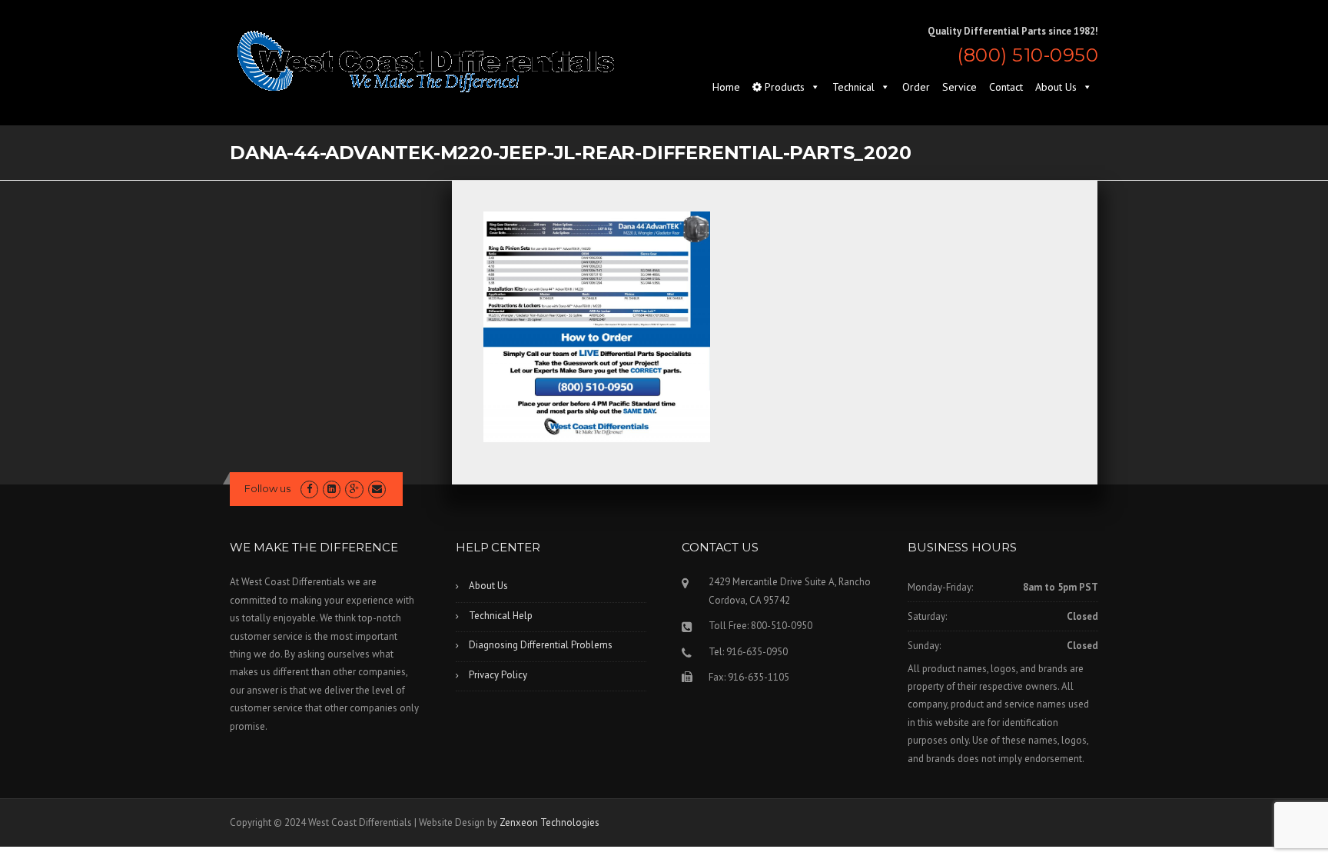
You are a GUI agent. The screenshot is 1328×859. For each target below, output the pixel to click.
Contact (1006, 87)
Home (726, 87)
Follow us (267, 488)
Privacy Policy (498, 674)
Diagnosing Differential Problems (541, 644)
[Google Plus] (354, 488)
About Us (1056, 87)
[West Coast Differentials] (426, 61)
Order (916, 87)
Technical (853, 87)
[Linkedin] (331, 488)
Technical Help (501, 615)
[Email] (377, 488)
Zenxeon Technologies (549, 822)
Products (783, 87)
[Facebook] (309, 488)
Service (959, 87)
